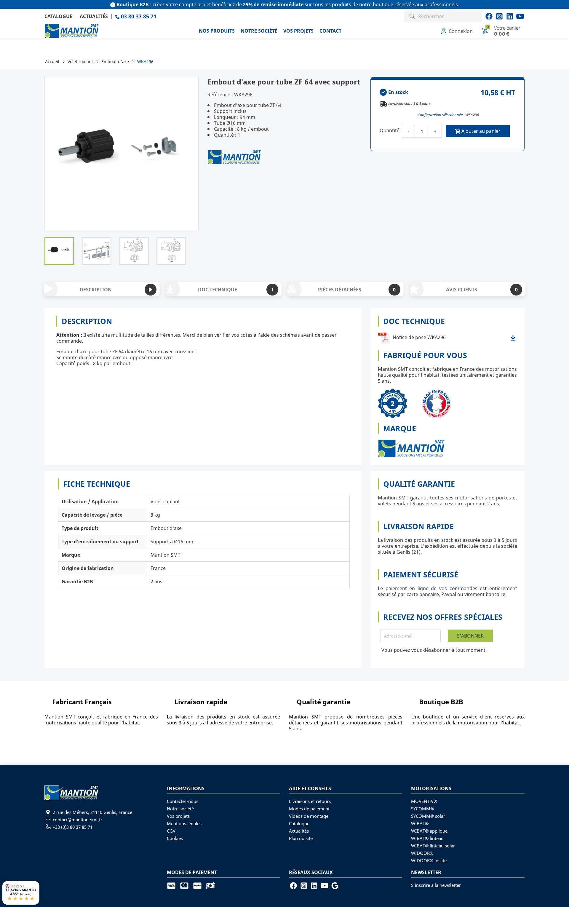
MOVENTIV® (424, 801)
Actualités (94, 16)
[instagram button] (520, 16)
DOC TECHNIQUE (236, 289)
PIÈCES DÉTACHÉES (357, 289)
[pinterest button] (509, 16)
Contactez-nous (182, 801)
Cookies (175, 838)
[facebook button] (489, 16)
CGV (171, 831)
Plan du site (301, 838)
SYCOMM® (422, 809)
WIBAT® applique (429, 831)
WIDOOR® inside (429, 860)
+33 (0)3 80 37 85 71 (72, 827)
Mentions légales (184, 823)
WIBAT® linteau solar (433, 846)
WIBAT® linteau (427, 838)
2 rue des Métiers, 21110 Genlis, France (92, 812)
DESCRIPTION (96, 289)
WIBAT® (420, 823)
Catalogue (58, 16)
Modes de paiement (309, 809)
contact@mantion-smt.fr (77, 820)
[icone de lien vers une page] (173, 885)
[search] (412, 15)
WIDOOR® (422, 853)
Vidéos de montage (308, 816)
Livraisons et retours (310, 801)
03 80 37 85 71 (137, 16)
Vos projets (178, 816)
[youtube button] (499, 16)
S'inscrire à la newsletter (436, 885)
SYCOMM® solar (428, 816)
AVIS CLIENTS (482, 289)
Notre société (180, 809)
